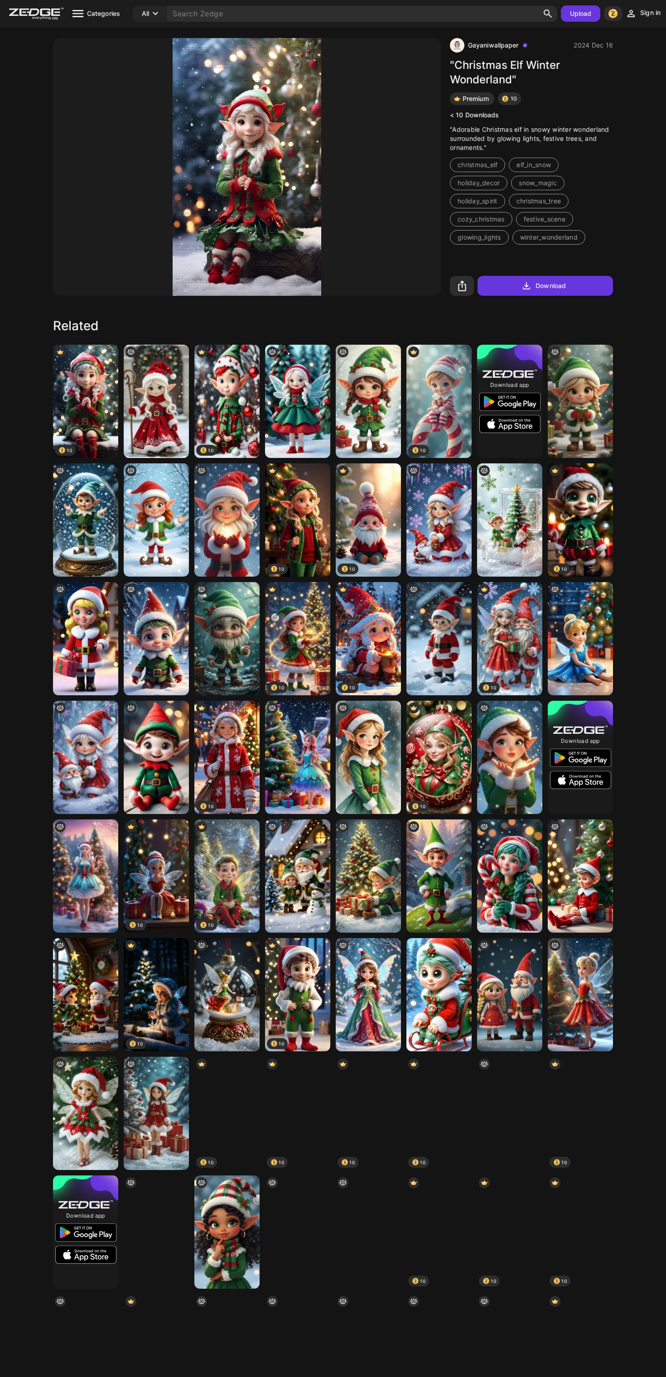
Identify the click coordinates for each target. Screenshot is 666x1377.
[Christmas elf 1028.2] (227, 520)
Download (551, 285)
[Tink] (580, 638)
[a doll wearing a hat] (227, 1232)
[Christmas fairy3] (509, 876)
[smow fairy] (85, 1113)
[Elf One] (439, 638)
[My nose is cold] (227, 638)
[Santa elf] (368, 1232)
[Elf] (156, 520)
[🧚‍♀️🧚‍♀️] (297, 401)
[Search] (548, 14)
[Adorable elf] (439, 994)
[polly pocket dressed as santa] (85, 638)
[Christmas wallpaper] (439, 520)
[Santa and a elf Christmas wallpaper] (509, 520)
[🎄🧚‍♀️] (297, 757)
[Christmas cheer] (368, 401)
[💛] (297, 1232)
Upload (581, 13)
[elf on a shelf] (580, 876)
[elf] (368, 757)
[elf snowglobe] (85, 520)
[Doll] (156, 1232)
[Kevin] (156, 638)
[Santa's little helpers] (85, 994)
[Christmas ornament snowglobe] (509, 1113)
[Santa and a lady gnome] (509, 994)
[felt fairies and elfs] (156, 757)
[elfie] (580, 401)
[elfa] (156, 401)
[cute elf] (368, 876)
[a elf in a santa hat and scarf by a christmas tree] (156, 1113)
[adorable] (85, 876)
